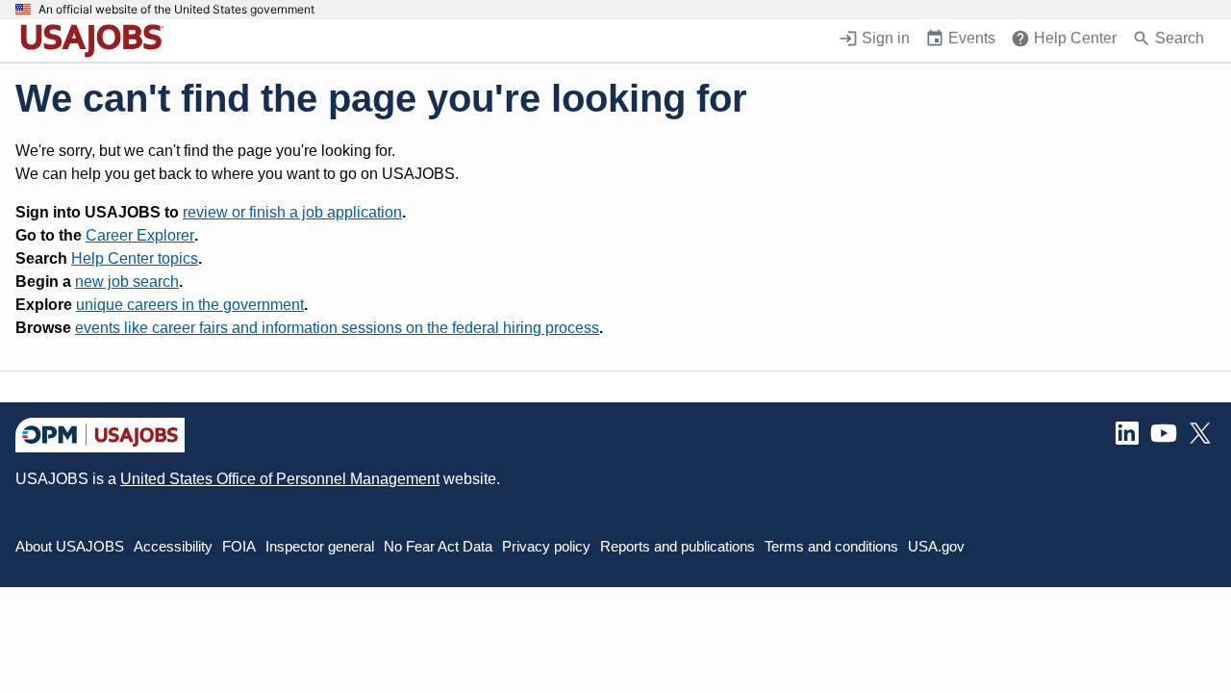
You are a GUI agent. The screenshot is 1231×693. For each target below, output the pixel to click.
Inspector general (319, 546)
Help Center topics (134, 258)
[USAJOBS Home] (96, 40)
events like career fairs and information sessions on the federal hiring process (337, 328)
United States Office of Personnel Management (280, 479)
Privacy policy (546, 546)
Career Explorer (140, 235)
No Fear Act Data (438, 546)
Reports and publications (677, 546)
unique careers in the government (190, 304)
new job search (127, 281)
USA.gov (936, 546)
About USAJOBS (69, 546)
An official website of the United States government (176, 9)
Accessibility (173, 546)
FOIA (239, 546)
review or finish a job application (292, 212)
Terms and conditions (831, 546)
